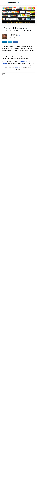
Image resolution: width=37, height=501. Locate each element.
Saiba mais (21, 35)
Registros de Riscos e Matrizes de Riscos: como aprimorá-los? (18, 29)
